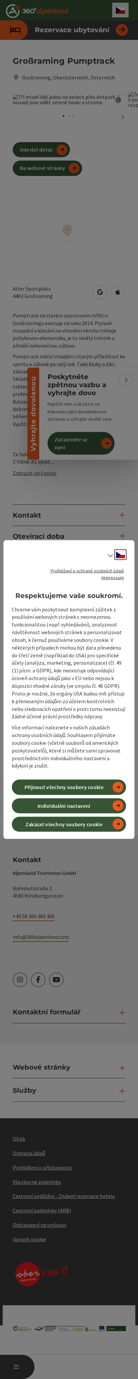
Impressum (112, 578)
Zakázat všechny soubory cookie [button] (63, 824)
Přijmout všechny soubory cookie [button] (64, 787)
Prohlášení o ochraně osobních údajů (87, 571)
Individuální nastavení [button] (64, 805)
